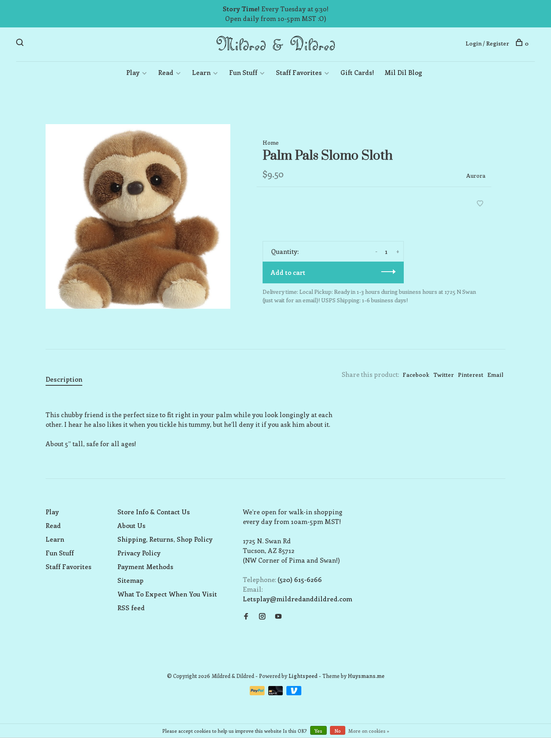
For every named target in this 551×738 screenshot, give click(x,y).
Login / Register (487, 43)
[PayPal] (258, 692)
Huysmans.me (366, 675)
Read (165, 72)
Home (271, 142)
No (337, 731)
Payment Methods (145, 566)
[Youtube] (278, 616)
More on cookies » (369, 731)
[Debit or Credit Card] (276, 692)
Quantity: (284, 251)
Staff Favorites (299, 72)
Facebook (416, 374)
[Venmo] (293, 692)
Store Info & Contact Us (153, 511)
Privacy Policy (139, 553)
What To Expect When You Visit (167, 594)
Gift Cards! (357, 72)
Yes (318, 731)
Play (133, 72)
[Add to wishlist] (480, 204)
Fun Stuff (243, 72)
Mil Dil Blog (403, 72)
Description (64, 379)
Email (495, 374)
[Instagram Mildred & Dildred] (262, 616)
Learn (201, 72)
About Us (131, 525)
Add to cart (288, 272)
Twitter (443, 374)
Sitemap (130, 580)
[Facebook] (246, 616)
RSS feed (131, 607)
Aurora (475, 175)
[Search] (20, 43)
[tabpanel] (138, 216)
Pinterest (470, 374)
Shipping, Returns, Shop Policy (165, 539)
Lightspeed (302, 675)
